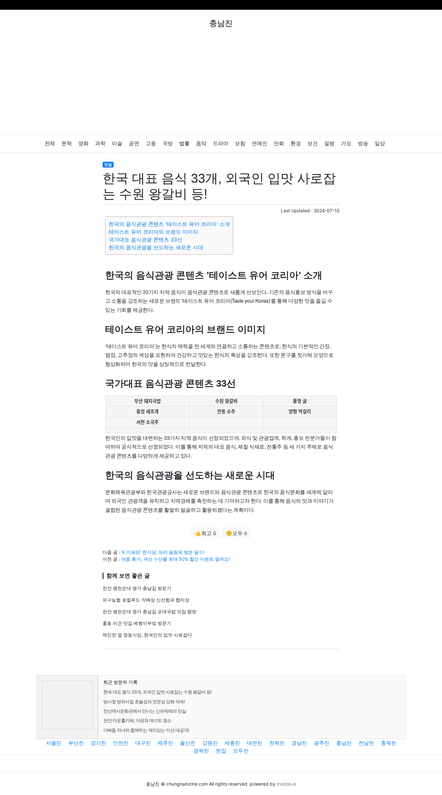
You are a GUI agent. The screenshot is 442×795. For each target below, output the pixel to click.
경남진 (299, 743)
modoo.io (286, 784)
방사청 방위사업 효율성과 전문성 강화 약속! (144, 701)
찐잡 (221, 750)
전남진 (366, 743)
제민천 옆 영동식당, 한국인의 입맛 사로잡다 (147, 634)
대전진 (254, 743)
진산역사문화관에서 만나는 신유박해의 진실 (144, 711)
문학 (66, 143)
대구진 (143, 743)
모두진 (241, 750)
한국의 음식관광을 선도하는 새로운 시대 (156, 247)
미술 (117, 143)
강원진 (210, 743)
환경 (296, 143)
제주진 (165, 743)
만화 (279, 143)
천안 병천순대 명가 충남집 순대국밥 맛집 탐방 (149, 611)
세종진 (232, 743)
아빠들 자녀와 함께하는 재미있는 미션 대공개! (146, 730)
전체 (50, 143)
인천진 (120, 743)
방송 (363, 143)
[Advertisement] (221, 85)
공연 (134, 143)
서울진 (53, 743)
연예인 (259, 143)
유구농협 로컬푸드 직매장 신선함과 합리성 (146, 599)
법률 (184, 143)
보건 (312, 143)
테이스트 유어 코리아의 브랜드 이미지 (153, 231)
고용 (151, 143)
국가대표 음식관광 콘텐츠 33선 (145, 239)
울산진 (187, 743)
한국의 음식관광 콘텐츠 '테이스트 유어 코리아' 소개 (169, 224)
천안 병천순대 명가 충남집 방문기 (137, 588)
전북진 (277, 743)
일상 (380, 143)
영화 (83, 143)
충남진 (344, 743)
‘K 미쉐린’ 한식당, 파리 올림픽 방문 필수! (162, 552)
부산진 (76, 743)
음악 (201, 143)
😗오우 (236, 533)
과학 (100, 143)
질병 (329, 143)
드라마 (220, 143)
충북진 (388, 743)
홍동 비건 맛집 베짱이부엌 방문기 (137, 623)
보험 (240, 143)
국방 (167, 143)
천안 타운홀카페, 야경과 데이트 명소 (137, 720)
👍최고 (205, 533)
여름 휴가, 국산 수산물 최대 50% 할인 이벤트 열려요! (175, 559)
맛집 (108, 164)
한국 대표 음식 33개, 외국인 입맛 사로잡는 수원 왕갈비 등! (157, 692)
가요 (346, 143)
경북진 (201, 750)
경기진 (98, 743)
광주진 (321, 743)
